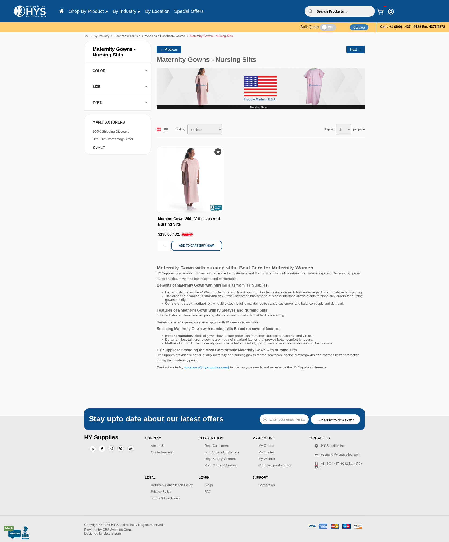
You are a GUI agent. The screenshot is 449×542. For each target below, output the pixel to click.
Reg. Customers (217, 445)
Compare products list (274, 465)
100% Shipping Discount (111, 131)
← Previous (168, 49)
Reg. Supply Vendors (220, 459)
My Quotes (266, 452)
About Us (157, 445)
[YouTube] (131, 449)
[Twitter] (93, 449)
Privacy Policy (161, 491)
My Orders (266, 445)
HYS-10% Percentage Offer (113, 139)
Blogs (209, 485)
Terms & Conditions (165, 498)
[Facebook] (102, 448)
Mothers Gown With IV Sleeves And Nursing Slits (189, 221)
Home (86, 36)
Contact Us (266, 485)
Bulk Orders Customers (222, 452)
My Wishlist (266, 459)
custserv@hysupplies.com (340, 454)
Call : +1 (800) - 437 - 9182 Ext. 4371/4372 (412, 27)
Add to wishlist (217, 151)
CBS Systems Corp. (117, 529)
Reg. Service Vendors (221, 465)
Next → (355, 49)
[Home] (61, 11)
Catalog (359, 27)
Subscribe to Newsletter (335, 420)
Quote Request (162, 452)
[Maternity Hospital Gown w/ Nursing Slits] (190, 179)
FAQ (208, 491)
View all (99, 147)
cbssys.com (112, 533)
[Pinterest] (120, 449)
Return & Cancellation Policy (172, 485)
